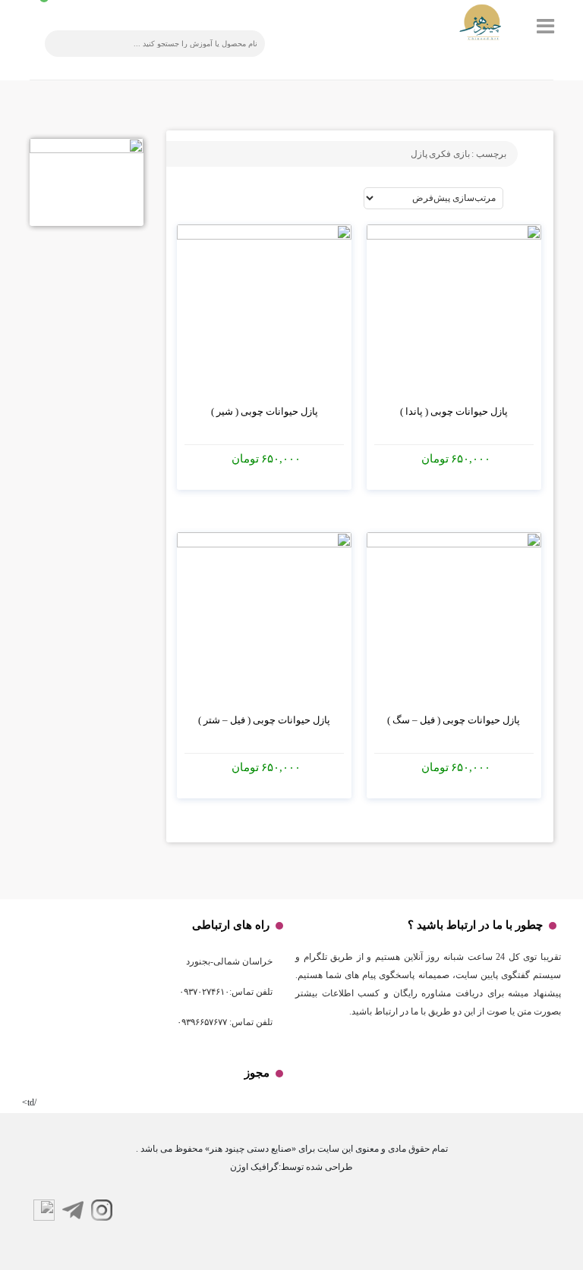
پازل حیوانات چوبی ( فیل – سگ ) (453, 720)
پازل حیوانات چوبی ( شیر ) (264, 411)
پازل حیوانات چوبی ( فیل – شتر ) (264, 720)
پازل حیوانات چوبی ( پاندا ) (454, 411)
